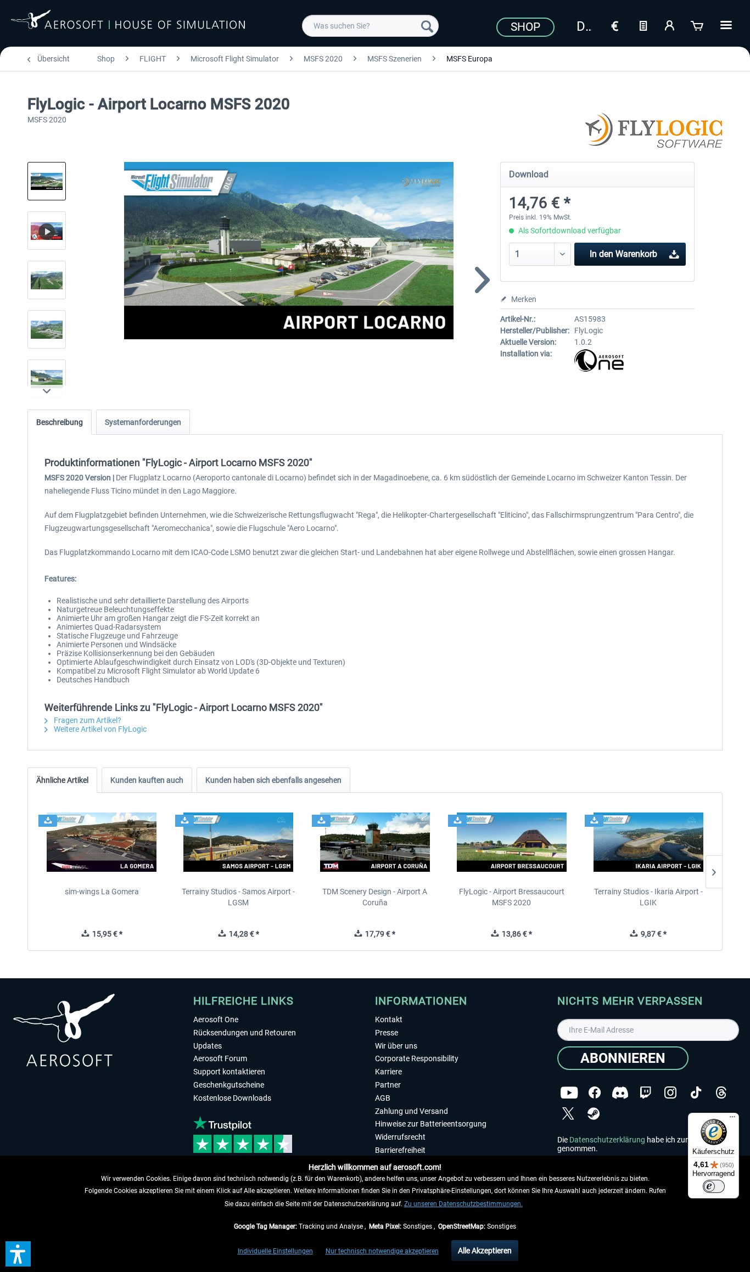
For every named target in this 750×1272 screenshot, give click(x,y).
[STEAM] (593, 1113)
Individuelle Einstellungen (275, 1251)
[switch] (714, 1186)
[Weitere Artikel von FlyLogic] (654, 132)
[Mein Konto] (670, 25)
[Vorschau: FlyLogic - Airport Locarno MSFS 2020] (46, 181)
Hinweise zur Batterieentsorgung (430, 1123)
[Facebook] (595, 1093)
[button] (18, 1254)
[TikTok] (696, 1093)
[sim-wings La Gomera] (102, 842)
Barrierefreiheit (400, 1150)
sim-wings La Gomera (102, 891)
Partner (388, 1084)
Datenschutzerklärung (607, 1139)
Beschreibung (59, 422)
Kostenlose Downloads (232, 1098)
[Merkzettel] (643, 25)
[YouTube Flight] (569, 1093)
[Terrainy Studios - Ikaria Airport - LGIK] (648, 842)
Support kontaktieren (229, 1071)
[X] (568, 1113)
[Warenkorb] (698, 25)
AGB (382, 1098)
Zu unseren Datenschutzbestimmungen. (463, 1204)
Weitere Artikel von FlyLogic (99, 729)
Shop (525, 26)
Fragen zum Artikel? (86, 720)
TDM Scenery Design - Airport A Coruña (374, 897)
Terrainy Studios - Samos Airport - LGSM (238, 897)
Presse (386, 1032)
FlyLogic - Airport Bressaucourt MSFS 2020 (511, 897)
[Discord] (620, 1093)
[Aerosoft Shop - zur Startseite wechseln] (128, 24)
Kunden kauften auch (146, 780)
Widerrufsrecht (400, 1137)
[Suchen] (427, 26)
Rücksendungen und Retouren (244, 1032)
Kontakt (388, 1019)
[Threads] (721, 1093)
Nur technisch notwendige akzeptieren (382, 1251)
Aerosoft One (215, 1019)
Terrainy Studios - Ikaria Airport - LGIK (648, 897)
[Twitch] (645, 1093)
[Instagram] (670, 1093)
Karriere (388, 1071)
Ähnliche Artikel (62, 780)
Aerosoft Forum (220, 1058)
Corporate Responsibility (416, 1058)
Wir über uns (396, 1045)
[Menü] (732, 1119)
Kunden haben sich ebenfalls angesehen (273, 780)
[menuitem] (370, 26)
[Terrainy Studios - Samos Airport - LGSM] (238, 842)
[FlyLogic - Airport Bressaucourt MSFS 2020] (511, 842)
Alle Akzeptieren (485, 1250)
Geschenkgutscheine (228, 1084)
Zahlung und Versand (411, 1111)
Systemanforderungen (143, 422)
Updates (207, 1045)
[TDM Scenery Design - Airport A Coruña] (375, 842)
